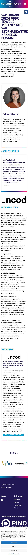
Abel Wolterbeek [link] (9, 160)
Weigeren (14, 546)
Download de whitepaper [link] (13, 435)
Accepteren (14, 543)
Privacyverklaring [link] (16, 553)
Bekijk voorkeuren (14, 550)
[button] (26, 529)
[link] (26, 12)
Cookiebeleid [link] (10, 553)
